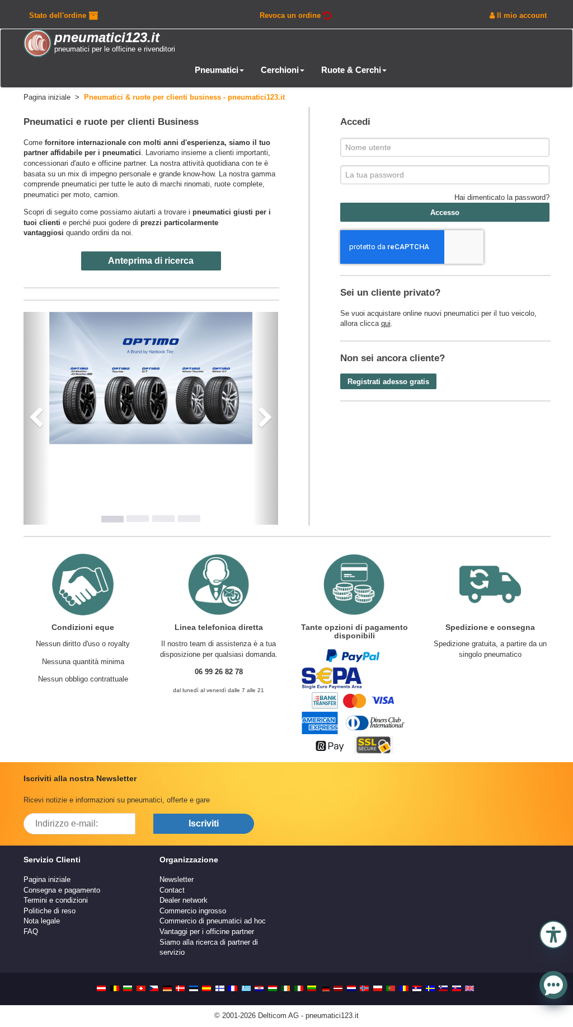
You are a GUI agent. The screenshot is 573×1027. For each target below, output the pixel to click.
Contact (172, 890)
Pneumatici (216, 69)
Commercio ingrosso (192, 911)
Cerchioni (280, 69)
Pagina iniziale (47, 879)
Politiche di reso (50, 911)
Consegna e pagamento (62, 890)
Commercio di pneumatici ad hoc (212, 921)
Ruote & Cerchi (351, 69)
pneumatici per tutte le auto (106, 184)
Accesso (444, 212)
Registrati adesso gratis (388, 381)
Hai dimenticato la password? (501, 197)
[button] (553, 933)
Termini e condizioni (56, 900)
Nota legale (42, 921)
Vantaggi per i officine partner (206, 931)
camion (106, 194)
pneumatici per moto (57, 194)
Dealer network (183, 900)
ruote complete (238, 184)
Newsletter (176, 879)
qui (386, 323)
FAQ (31, 931)
